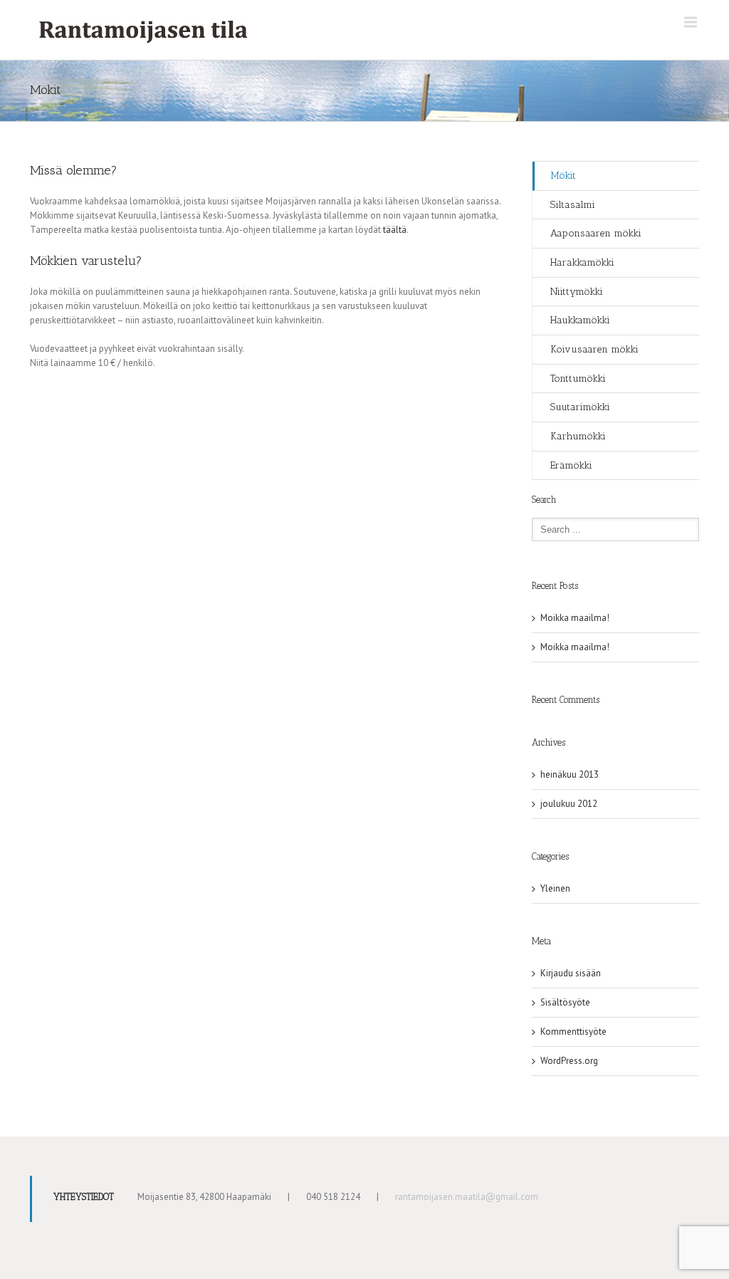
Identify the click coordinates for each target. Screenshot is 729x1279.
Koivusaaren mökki (594, 349)
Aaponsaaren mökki (595, 233)
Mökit (563, 175)
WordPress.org (569, 1061)
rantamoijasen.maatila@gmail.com (466, 1197)
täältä (395, 230)
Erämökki (571, 465)
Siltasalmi (572, 205)
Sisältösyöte (565, 1002)
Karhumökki (578, 436)
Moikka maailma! (574, 618)
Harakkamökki (582, 262)
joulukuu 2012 (568, 804)
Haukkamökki (580, 320)
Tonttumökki (578, 378)
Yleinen (555, 888)
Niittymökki (576, 292)
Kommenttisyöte (573, 1031)
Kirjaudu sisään (570, 973)
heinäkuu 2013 (569, 774)
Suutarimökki (580, 407)
